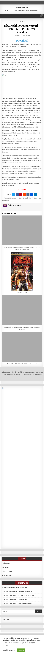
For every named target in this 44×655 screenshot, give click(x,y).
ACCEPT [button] (21, 650)
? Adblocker (6, 563)
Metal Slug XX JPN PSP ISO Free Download (22, 364)
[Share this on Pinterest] (20, 194)
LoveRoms (22, 7)
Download (22, 40)
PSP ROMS (22, 22)
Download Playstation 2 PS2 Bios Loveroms (17, 603)
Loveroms (5, 567)
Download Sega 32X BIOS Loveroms (14, 599)
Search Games (7, 575)
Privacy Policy (7, 571)
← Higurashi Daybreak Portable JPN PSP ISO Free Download (21, 372)
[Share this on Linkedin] (35, 194)
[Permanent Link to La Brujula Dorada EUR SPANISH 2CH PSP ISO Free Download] (22, 310)
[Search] (41, 15)
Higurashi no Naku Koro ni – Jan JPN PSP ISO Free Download (22, 29)
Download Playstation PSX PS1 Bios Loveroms (18, 595)
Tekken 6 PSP (22, 292)
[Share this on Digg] (31, 194)
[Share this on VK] (27, 194)
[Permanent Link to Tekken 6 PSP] (22, 271)
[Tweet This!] (13, 194)
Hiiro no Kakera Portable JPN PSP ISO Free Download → (24, 374)
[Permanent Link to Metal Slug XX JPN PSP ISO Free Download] (22, 347)
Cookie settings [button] (9, 650)
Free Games (6, 619)
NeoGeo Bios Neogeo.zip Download (14, 587)
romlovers (17, 36)
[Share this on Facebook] (17, 194)
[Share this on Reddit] (24, 194)
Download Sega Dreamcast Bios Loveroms (17, 591)
